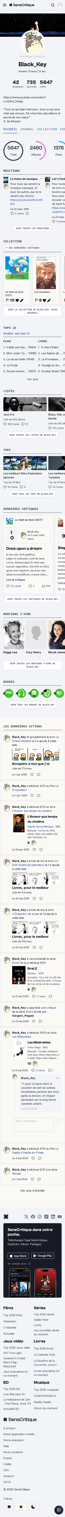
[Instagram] (40, 1217)
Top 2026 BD (11, 1389)
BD (6, 1382)
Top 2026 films (12, 1315)
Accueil (10, 129)
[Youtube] (60, 1217)
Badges (8, 682)
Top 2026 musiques (46, 1389)
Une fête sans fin (14, 1394)
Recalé (16, 1173)
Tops (7, 450)
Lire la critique (15, 579)
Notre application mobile (18, 1434)
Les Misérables (21, 1036)
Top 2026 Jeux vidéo (16, 1347)
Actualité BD (11, 1409)
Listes (8, 391)
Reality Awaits (42, 1402)
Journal (27, 129)
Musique (41, 1382)
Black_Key (40, 56)
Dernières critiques (20, 509)
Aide (6, 1446)
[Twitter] (26, 1217)
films (7, 341)
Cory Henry (33, 652)
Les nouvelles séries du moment (46, 1332)
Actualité (8, 1333)
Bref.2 (16, 962)
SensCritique (26, 56)
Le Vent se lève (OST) (14, 294)
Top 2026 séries (44, 1314)
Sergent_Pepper (23, 1015)
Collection (47, 129)
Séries (40, 1308)
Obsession (9, 1321)
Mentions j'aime (17, 614)
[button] (59, 4)
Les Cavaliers (42, 292)
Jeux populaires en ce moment (15, 1373)
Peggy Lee (10, 652)
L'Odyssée (9, 1327)
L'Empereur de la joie (25, 913)
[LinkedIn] (53, 1217)
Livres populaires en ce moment (47, 1373)
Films (8, 1308)
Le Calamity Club (44, 1354)
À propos (9, 1428)
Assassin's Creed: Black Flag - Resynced (14, 1362)
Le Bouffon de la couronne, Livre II (45, 1362)
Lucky (38, 1325)
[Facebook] (33, 1217)
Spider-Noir (41, 1319)
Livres (39, 1341)
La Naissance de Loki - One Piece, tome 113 (17, 1401)
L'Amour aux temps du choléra (32, 810)
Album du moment (45, 1408)
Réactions (11, 171)
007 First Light (12, 1353)
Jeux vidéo (13, 1341)
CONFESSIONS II (45, 1396)
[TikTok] (46, 1217)
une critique (48, 1007)
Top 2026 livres (44, 1348)
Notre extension (13, 1440)
